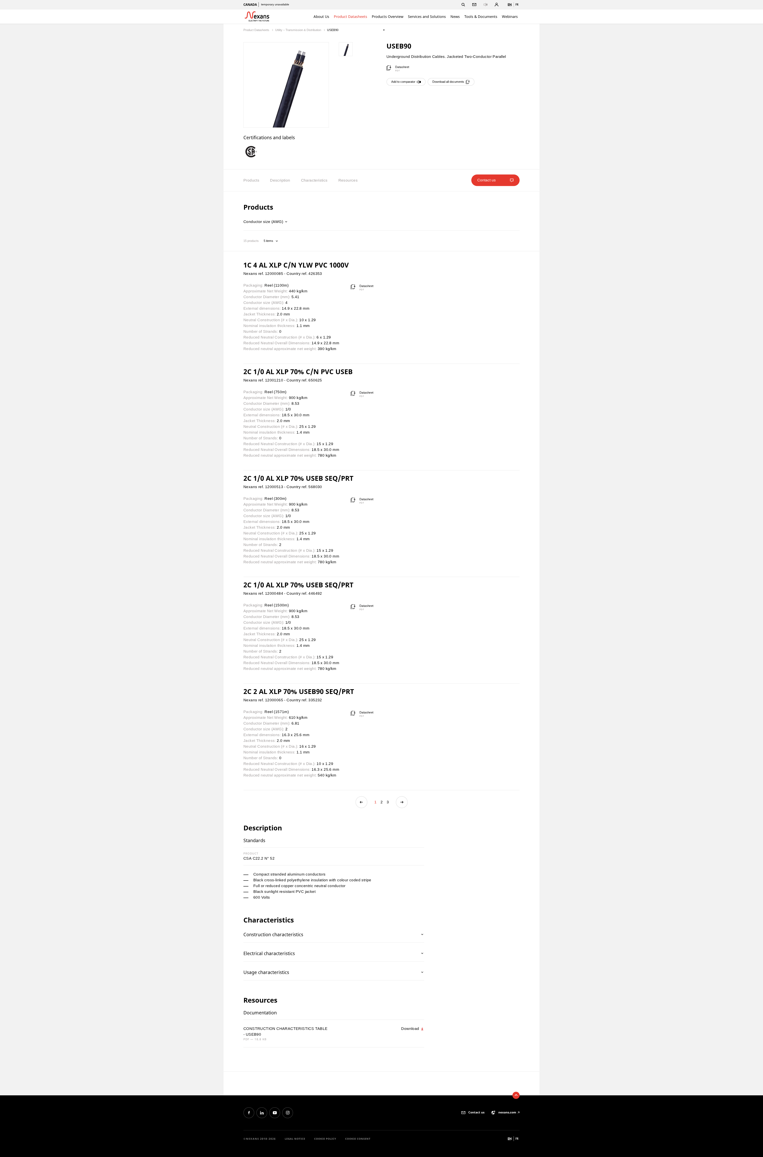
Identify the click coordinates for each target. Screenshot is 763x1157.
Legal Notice (295, 1138)
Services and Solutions (427, 16)
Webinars (510, 16)
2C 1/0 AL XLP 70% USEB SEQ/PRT (298, 478)
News (455, 16)
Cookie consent (358, 1138)
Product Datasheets (350, 16)
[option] (254, 151)
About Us (321, 16)
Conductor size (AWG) (263, 222)
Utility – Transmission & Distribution (298, 30)
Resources (348, 180)
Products (251, 180)
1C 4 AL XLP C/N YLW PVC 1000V (296, 265)
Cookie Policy (325, 1138)
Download (410, 1029)
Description (280, 180)
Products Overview (387, 16)
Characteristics (314, 180)
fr (517, 4)
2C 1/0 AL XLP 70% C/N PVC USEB (298, 371)
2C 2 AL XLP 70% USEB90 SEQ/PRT (298, 691)
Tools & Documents (480, 16)
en (510, 4)
